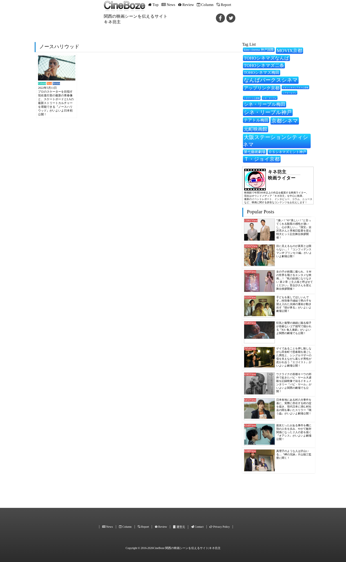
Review (56, 83)
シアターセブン (289, 93)
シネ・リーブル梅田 (264, 104)
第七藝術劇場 (254, 152)
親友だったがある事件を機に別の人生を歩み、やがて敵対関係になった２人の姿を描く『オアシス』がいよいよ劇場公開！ (293, 432)
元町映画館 (255, 129)
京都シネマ (284, 121)
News (49, 83)
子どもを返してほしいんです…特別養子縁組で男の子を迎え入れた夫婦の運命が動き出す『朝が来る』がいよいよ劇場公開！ (293, 304)
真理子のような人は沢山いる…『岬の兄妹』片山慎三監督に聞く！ (293, 454)
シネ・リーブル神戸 (268, 112)
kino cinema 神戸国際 (259, 49)
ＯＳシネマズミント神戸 (287, 152)
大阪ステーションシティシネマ (275, 140)
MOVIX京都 (289, 50)
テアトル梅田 (256, 120)
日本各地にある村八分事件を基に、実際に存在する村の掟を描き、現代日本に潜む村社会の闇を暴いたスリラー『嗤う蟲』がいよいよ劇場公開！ (293, 406)
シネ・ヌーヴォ (270, 98)
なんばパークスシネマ (271, 80)
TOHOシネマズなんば (266, 58)
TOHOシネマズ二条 (264, 65)
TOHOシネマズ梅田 (261, 72)
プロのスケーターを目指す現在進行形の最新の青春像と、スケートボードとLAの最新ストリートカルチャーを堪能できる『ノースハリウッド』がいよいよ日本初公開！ (56, 103)
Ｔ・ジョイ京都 (262, 159)
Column (42, 83)
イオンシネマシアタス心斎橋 (295, 88)
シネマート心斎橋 (252, 98)
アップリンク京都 (262, 88)
